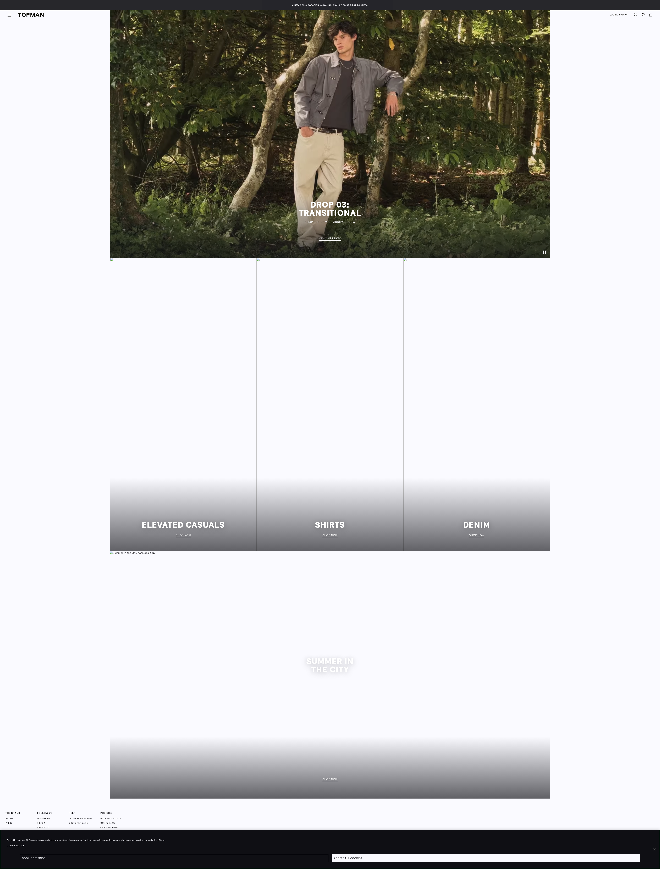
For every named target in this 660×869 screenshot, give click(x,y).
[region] (330, 849)
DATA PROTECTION (110, 818)
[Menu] (9, 15)
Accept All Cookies (348, 858)
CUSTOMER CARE (78, 823)
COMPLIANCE (107, 823)
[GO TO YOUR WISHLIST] (643, 15)
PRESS (9, 823)
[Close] (654, 849)
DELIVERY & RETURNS (80, 818)
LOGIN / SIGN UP (619, 14)
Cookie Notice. (16, 845)
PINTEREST (43, 827)
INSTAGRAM (43, 818)
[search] (635, 15)
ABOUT (9, 818)
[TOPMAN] (30, 15)
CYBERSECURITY (109, 827)
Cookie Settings (34, 858)
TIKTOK (41, 823)
